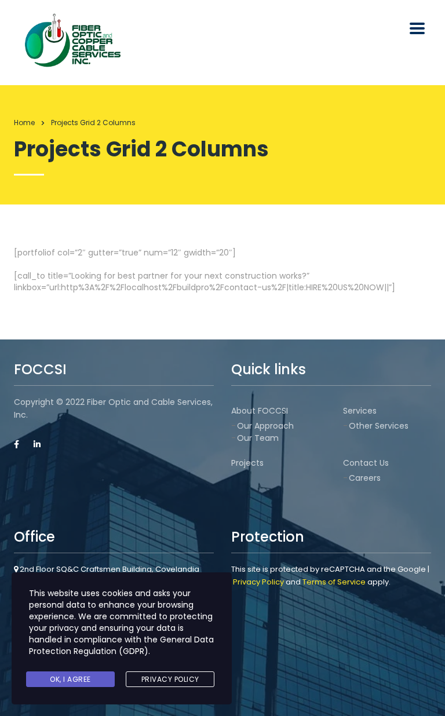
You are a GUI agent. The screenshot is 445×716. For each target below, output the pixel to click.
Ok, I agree (70, 679)
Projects (247, 462)
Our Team (258, 438)
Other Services (378, 425)
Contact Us (366, 462)
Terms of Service (334, 581)
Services (360, 410)
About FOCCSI (259, 410)
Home (24, 122)
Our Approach (265, 425)
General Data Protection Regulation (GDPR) (121, 645)
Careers (365, 478)
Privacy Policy (258, 581)
